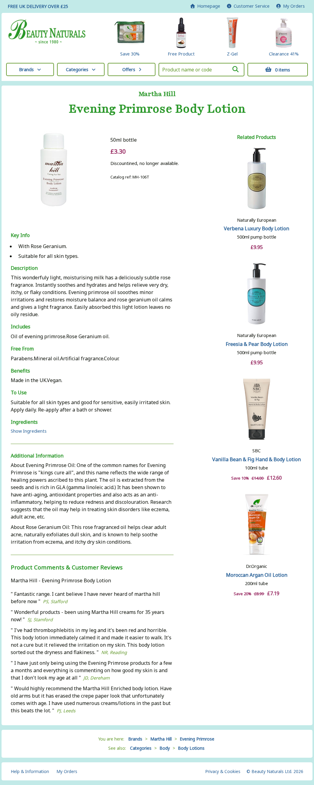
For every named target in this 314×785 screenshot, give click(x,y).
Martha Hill (157, 94)
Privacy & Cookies (222, 771)
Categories (77, 69)
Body (164, 748)
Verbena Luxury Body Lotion (256, 228)
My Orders (293, 6)
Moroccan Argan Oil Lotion (256, 575)
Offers (128, 69)
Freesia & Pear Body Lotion (257, 344)
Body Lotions (191, 748)
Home (207, 6)
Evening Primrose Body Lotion (157, 108)
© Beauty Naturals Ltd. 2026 (275, 771)
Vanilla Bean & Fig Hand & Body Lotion (256, 459)
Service (252, 6)
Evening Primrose (197, 739)
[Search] (235, 69)
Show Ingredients (29, 431)
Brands (26, 69)
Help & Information (30, 771)
